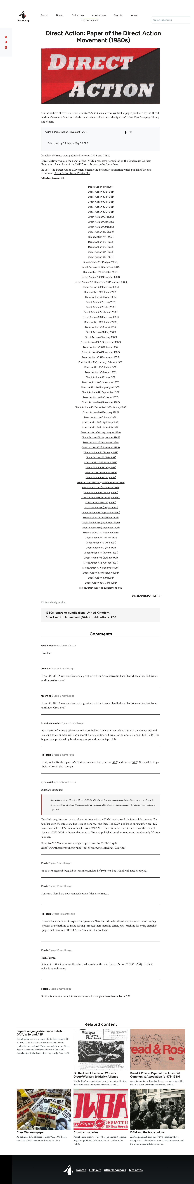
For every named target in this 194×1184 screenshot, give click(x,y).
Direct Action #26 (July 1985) (101, 307)
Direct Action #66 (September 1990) (101, 512)
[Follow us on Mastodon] (6, 37)
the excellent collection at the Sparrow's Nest (107, 117)
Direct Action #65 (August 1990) (101, 507)
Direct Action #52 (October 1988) (101, 442)
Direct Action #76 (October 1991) (100, 562)
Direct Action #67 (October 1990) (101, 517)
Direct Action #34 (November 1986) (101, 352)
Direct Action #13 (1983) (100, 246)
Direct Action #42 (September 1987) (101, 392)
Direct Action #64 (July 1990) (100, 502)
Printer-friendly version (53, 602)
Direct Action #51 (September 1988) (101, 437)
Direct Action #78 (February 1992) (101, 572)
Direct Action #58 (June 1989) (101, 472)
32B (134, 762)
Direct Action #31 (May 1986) (101, 332)
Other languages (115, 1170)
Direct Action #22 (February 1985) (101, 287)
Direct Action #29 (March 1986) (100, 322)
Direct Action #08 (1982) (101, 221)
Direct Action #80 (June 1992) (101, 582)
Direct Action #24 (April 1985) (100, 297)
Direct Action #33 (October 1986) (100, 347)
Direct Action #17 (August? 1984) (100, 262)
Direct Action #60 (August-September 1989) (100, 482)
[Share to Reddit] (131, 132)
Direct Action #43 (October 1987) (101, 397)
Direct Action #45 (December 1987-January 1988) (101, 407)
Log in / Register (90, 20)
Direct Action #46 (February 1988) (101, 412)
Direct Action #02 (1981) (101, 191)
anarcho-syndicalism (70, 612)
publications (100, 617)
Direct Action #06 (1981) (101, 211)
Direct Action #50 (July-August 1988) (101, 432)
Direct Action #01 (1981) (100, 186)
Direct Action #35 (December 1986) (101, 357)
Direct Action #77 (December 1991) (100, 567)
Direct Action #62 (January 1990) (101, 492)
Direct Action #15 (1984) (100, 257)
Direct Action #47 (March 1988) (100, 417)
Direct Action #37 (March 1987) (100, 367)
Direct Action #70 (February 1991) (101, 532)
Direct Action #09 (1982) (101, 226)
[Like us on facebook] (6, 47)
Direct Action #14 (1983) (100, 251)
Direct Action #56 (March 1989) (100, 462)
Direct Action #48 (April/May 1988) (100, 422)
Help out (95, 1170)
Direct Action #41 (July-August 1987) (100, 387)
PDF (113, 617)
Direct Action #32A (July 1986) (101, 337)
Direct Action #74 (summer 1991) (101, 552)
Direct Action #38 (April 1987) (100, 372)
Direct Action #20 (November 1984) (101, 277)
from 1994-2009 (72, 173)
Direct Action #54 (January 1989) (101, 452)
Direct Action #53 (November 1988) (101, 447)
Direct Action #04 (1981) (101, 201)
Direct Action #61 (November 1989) (100, 487)
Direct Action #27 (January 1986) (101, 312)
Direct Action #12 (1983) (100, 241)
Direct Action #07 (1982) (101, 216)
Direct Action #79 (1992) (101, 577)
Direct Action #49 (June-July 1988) (100, 427)
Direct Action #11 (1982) (100, 236)
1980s (50, 612)
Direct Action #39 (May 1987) (101, 377)
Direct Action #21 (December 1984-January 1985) (101, 282)
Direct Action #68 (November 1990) (101, 522)
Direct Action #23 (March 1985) (100, 292)
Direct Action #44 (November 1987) (101, 402)
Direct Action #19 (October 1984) (100, 272)
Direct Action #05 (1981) (101, 206)
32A (114, 762)
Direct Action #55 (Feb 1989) (101, 457)
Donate (81, 1170)
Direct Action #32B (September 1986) (101, 342)
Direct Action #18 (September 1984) (101, 267)
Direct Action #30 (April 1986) (101, 327)
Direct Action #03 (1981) (101, 196)
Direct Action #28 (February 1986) (101, 317)
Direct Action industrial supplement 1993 (100, 587)
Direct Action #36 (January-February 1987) (100, 362)
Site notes (136, 1170)
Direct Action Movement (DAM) (70, 131)
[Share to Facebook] (125, 132)
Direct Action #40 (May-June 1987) (100, 382)
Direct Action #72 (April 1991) (101, 542)
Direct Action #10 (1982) (101, 231)
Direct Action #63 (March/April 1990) (100, 497)
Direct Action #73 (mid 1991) (101, 547)
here (115, 164)
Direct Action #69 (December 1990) (101, 527)
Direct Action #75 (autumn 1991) (101, 557)
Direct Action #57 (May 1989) (101, 467)
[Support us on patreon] (6, 42)
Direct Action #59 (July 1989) (101, 477)
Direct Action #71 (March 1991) (101, 537)
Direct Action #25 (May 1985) (101, 302)
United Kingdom (98, 612)
